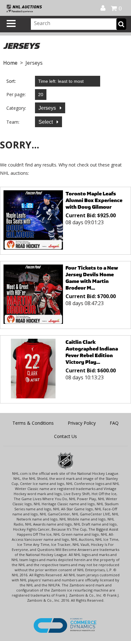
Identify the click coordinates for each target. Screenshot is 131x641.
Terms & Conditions (33, 423)
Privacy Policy (82, 423)
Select (46, 122)
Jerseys (47, 108)
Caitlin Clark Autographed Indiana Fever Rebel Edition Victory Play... (92, 352)
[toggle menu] (11, 23)
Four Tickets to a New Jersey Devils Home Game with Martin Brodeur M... (92, 278)
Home (10, 62)
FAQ (114, 423)
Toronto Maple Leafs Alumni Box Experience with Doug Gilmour (94, 200)
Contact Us (65, 436)
